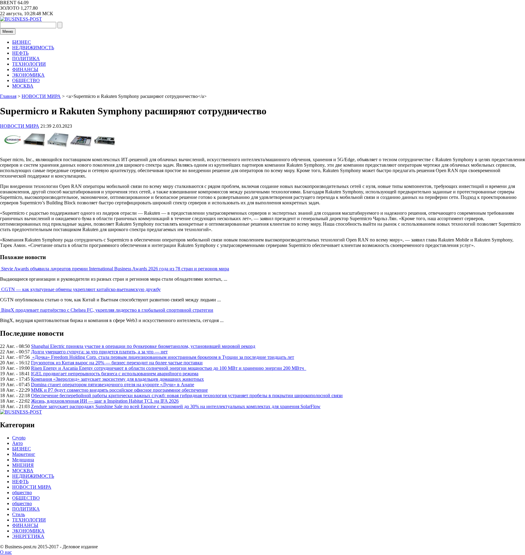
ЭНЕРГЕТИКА (28, 536)
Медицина (23, 459)
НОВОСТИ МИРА (19, 126)
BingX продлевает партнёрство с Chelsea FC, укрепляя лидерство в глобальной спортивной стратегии (107, 310)
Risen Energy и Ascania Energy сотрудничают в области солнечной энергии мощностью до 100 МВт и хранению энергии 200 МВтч (168, 368)
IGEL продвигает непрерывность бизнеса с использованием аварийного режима (114, 373)
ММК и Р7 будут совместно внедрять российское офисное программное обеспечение (119, 390)
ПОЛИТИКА (26, 58)
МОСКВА (22, 85)
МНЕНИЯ (23, 465)
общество (22, 492)
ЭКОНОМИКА (28, 75)
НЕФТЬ (20, 53)
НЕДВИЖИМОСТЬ (33, 47)
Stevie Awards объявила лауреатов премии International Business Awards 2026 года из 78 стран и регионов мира (115, 268)
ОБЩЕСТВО (26, 80)
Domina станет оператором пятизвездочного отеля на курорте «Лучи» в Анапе (112, 384)
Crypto (19, 437)
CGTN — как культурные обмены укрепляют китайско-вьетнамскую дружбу (81, 289)
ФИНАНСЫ (25, 69)
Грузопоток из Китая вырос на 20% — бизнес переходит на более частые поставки (117, 362)
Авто (17, 443)
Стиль (18, 514)
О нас (6, 552)
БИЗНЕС (21, 42)
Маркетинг (23, 454)
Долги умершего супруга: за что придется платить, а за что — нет (99, 351)
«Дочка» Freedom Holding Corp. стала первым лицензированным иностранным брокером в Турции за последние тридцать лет (162, 357)
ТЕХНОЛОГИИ (29, 64)
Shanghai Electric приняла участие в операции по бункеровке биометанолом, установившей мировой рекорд (143, 346)
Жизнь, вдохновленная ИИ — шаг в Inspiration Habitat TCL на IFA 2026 (105, 401)
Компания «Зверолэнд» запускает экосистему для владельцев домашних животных (117, 379)
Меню (7, 31)
